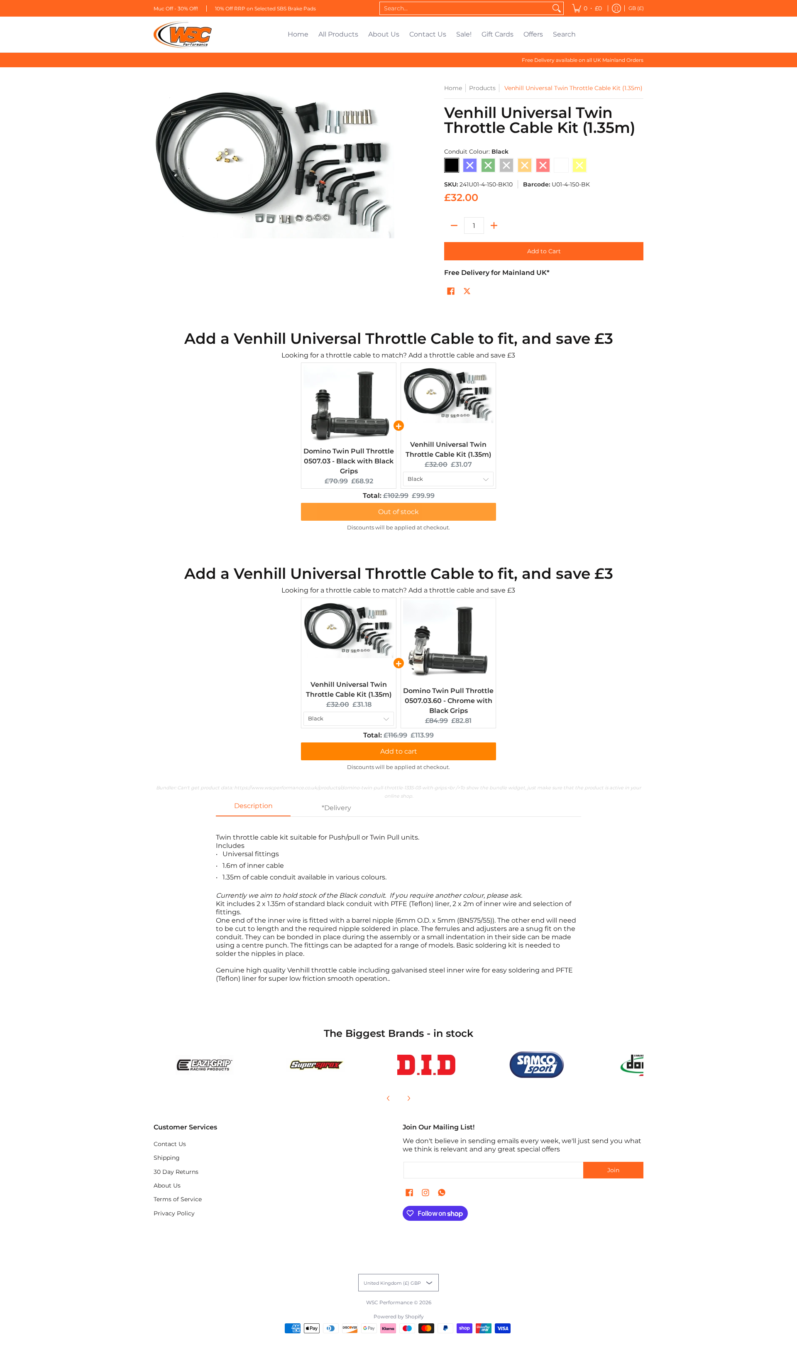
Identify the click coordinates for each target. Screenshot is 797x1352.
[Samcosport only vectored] (537, 1065)
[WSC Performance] (183, 34)
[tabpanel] (398, 903)
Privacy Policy (174, 1213)
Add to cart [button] (398, 751)
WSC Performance (389, 1302)
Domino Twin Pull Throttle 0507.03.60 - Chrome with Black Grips (448, 701)
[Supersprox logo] (315, 1065)
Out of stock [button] (398, 512)
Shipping (167, 1157)
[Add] (494, 225)
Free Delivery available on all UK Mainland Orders (582, 60)
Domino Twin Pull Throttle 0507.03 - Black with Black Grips (348, 461)
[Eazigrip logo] (205, 1065)
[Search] (556, 8)
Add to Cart (544, 251)
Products (482, 88)
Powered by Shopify (399, 1316)
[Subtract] (454, 225)
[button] (451, 291)
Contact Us (170, 1144)
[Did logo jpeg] (426, 1065)
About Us (167, 1185)
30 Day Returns (176, 1172)
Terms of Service (178, 1199)
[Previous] (388, 1098)
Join (613, 1170)
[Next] (408, 1098)
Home (453, 88)
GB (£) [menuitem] (636, 8)
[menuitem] (587, 8)
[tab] (253, 808)
